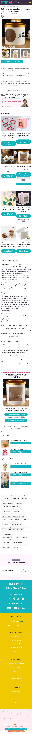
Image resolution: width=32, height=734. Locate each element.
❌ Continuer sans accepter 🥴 (16, 731)
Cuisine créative (6, 511)
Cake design (19, 503)
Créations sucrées (6, 508)
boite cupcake (15, 498)
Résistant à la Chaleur (14, 539)
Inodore (24, 519)
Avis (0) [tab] (15, 260)
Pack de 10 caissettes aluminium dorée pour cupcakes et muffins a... (8, 244)
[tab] (6, 260)
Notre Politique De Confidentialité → (15, 726)
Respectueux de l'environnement (10, 537)
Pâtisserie (14, 532)
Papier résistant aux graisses (22, 527)
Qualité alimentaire (7, 534)
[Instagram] (13, 598)
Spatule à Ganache (7, 545)
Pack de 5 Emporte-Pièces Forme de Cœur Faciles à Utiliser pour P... (8, 136)
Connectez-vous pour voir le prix (12, 61)
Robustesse (24, 537)
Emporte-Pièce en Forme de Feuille (8, 208)
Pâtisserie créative (24, 532)
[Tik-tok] (18, 598)
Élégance (15, 547)
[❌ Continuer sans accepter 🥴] (30, 710)
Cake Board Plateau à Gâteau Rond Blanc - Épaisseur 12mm (19, 449)
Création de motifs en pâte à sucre (11, 506)
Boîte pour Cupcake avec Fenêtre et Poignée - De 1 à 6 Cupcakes (19, 472)
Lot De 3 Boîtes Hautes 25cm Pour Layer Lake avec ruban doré (23, 244)
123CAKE (8, 13)
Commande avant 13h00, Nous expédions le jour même (16, 96)
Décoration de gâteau (7, 514)
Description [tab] (6, 260)
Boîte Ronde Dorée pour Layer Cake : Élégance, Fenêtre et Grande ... (23, 168)
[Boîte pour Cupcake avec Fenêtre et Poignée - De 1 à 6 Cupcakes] (5, 476)
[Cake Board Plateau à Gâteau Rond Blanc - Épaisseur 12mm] (5, 452)
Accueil (3, 6)
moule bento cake (6, 521)
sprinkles (17, 545)
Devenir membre (16, 584)
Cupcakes (16, 511)
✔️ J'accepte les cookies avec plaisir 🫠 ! (16, 728)
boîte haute (24, 498)
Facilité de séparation (18, 516)
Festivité (4, 519)
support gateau (6, 547)
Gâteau (17, 519)
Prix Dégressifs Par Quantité (16, 529)
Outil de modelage (6, 527)
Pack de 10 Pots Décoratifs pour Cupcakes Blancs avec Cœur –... (8, 169)
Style (24, 545)
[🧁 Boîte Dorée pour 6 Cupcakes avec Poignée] (5, 444)
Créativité (17, 508)
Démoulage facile (20, 514)
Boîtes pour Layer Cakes (12, 6)
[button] (4, 34)
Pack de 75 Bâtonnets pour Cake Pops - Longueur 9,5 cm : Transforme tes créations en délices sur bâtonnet (19, 464)
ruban (3, 539)
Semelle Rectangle (17, 542)
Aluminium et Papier (22, 495)
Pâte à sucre (5, 532)
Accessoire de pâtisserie (8, 495)
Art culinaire (5, 498)
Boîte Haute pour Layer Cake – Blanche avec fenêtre (23, 209)
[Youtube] (22, 598)
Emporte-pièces (6, 516)
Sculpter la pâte (6, 542)
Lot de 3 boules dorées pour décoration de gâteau (19, 481)
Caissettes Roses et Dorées (9, 501)
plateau (4, 529)
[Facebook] (9, 598)
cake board (22, 501)
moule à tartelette (19, 521)
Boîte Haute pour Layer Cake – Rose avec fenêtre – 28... (23, 135)
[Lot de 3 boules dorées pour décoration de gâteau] (5, 484)
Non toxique (5, 524)
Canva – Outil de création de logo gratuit (13, 352)
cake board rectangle (7, 503)
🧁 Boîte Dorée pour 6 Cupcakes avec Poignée (19, 440)
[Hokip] (20, 570)
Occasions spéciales (17, 524)
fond (11, 519)
